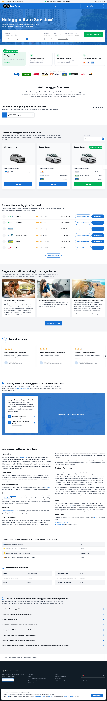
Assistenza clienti (73, 6)
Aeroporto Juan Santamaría (10, 510)
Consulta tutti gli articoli (53, 323)
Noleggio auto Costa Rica (21, 388)
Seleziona (18, 184)
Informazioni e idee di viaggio (49, 6)
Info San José (60, 524)
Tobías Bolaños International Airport (20, 422)
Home (5, 657)
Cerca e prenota (98, 216)
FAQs (29, 676)
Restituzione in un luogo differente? (15, 39)
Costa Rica (23, 457)
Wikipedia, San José (62, 522)
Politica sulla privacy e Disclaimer (36, 683)
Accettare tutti (97, 695)
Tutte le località (99, 108)
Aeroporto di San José (14, 115)
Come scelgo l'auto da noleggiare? (37, 678)
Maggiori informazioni (83, 216)
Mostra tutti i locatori (53, 255)
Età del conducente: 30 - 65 (36, 39)
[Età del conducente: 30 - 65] (27, 39)
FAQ (64, 6)
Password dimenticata (60, 676)
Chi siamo (30, 674)
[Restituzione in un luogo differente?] (4, 39)
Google (95, 517)
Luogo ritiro (7, 33)
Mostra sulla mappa (17, 418)
